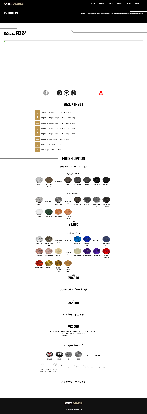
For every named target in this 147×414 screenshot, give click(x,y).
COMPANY (137, 3)
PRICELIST (110, 3)
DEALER (129, 3)
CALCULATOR (120, 3)
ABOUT (93, 3)
